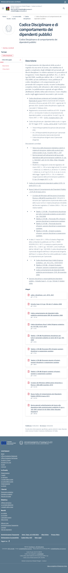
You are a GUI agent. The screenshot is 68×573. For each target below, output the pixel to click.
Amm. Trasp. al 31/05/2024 (30, 535)
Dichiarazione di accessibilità (10, 538)
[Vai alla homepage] (7, 9)
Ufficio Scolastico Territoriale (9, 458)
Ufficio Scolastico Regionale (9, 456)
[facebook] (9, 541)
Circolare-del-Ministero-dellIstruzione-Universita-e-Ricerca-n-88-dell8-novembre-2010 (47, 384)
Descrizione (5, 66)
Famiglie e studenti (6, 494)
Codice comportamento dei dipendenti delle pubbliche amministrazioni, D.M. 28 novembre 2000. (51, 272)
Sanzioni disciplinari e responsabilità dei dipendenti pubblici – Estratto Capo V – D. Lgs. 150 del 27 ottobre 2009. (46, 281)
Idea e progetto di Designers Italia (57, 566)
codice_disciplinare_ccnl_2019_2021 (42, 295)
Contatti (3, 527)
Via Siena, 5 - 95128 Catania (36, 547)
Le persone (4, 477)
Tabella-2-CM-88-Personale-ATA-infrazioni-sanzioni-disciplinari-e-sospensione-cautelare (47, 350)
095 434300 (11, 549)
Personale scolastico (7, 492)
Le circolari (4, 515)
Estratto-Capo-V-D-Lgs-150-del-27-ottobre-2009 (46, 304)
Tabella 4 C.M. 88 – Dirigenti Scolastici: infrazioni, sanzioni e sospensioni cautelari (50, 266)
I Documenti (5, 69)
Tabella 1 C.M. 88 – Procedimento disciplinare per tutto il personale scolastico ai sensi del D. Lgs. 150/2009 (51, 214)
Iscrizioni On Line (6, 462)
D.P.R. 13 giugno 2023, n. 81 (53, 117)
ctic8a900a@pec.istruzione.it (58, 549)
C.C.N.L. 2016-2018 (50, 124)
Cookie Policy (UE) (26, 538)
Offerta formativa (6, 503)
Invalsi (3, 465)
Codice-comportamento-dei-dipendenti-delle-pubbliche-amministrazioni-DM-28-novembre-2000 (47, 314)
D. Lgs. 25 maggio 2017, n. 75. (42, 179)
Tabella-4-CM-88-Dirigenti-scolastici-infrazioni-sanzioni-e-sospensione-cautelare (45, 372)
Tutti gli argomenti (6, 530)
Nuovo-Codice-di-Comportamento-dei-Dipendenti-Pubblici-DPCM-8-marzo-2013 (46, 395)
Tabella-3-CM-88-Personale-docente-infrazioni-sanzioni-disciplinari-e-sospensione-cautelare (45, 361)
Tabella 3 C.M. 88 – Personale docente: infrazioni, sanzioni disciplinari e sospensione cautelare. (51, 226)
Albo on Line (4, 523)
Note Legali (38, 538)
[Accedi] (65, 1)
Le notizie (4, 513)
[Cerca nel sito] (63, 8)
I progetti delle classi (7, 507)
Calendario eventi (6, 517)
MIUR (2, 454)
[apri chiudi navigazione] (3, 8)
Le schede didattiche (7, 505)
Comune (3, 467)
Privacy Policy (55, 535)
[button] (11, 59)
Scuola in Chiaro (5, 460)
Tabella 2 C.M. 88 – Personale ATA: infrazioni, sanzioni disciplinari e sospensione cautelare (51, 220)
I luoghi (3, 475)
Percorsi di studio (6, 496)
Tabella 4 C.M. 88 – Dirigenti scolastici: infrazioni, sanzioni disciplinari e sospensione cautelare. (51, 233)
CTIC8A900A (40, 554)
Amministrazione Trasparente (9, 525)
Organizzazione (5, 484)
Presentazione (5, 473)
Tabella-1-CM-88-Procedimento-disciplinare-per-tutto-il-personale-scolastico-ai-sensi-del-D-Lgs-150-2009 (47, 338)
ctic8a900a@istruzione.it (25, 549)
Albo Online (4, 520)
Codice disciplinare (7, 55)
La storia (3, 486)
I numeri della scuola (7, 479)
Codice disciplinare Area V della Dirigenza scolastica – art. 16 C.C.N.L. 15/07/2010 (49, 261)
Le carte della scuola (7, 482)
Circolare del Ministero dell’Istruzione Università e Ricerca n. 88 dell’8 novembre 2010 (48, 196)
